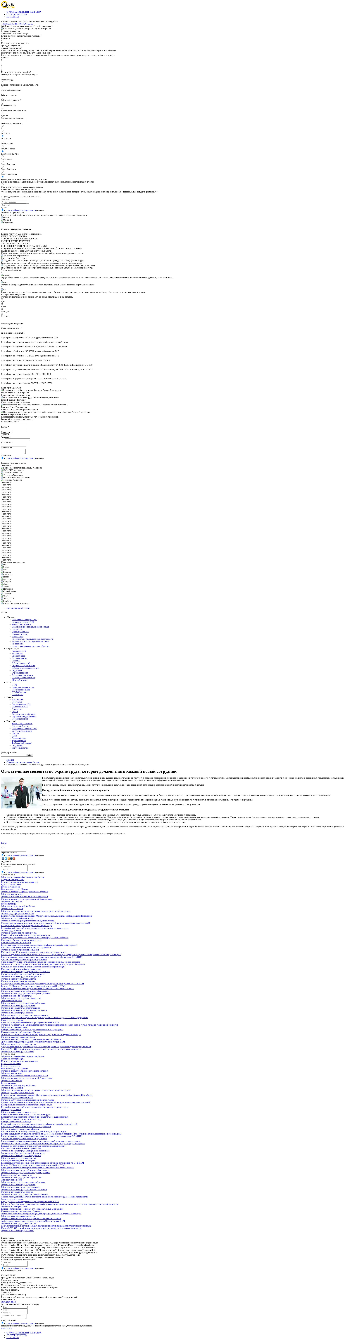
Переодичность (19, 738)
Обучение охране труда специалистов (18, 979)
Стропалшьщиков (20, 673)
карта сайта (6, 1328)
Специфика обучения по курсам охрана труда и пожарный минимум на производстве (40, 962)
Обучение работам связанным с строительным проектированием (31, 1039)
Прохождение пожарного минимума (18, 981)
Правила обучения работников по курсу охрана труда (25, 935)
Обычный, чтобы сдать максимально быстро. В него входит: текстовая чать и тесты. (22, 188)
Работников (17, 653)
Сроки (15, 711)
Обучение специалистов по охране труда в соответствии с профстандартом (35, 911)
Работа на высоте (9, 95)
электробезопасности (21, 624)
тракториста (17, 636)
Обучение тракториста (11, 901)
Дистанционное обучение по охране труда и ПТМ (24, 959)
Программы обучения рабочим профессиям (21, 969)
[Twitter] (5, 858)
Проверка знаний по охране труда (16, 996)
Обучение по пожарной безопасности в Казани (22, 877)
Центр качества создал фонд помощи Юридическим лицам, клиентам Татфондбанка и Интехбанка (46, 916)
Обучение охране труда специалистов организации (24, 1015)
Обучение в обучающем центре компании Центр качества (27, 921)
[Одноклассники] (8, 858)
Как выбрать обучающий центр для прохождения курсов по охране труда (34, 928)
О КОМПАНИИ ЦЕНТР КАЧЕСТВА (23, 12)
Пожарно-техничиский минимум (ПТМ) (19, 85)
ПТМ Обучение (19, 692)
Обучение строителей (11, 100)
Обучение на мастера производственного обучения (24, 892)
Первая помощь (8, 105)
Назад (3, 843)
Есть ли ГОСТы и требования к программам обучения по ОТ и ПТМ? (33, 986)
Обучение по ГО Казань (12, 908)
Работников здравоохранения (25, 668)
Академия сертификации (12, 879)
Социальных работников (23, 665)
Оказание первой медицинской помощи (30, 627)
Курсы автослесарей (10, 887)
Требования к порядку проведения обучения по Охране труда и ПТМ (33, 1042)
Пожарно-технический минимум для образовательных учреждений (32, 1030)
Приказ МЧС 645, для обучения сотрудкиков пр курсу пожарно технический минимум (41, 1049)
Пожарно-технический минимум (16, 942)
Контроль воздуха (20, 748)
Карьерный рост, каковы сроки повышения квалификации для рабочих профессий (39, 945)
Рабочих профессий (21, 663)
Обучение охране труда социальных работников (23, 1003)
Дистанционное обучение (24, 714)
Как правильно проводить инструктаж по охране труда (26, 925)
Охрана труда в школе (11, 930)
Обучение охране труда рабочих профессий (21, 998)
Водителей (17, 670)
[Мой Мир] (11, 858)
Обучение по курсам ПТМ (24, 716)
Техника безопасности (22, 723)
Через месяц (6, 159)
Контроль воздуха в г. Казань (14, 889)
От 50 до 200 (7, 143)
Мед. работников (19, 680)
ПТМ (14, 685)
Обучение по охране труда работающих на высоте (24, 1010)
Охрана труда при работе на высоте (17, 913)
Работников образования (23, 677)
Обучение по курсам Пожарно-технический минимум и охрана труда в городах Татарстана (43, 964)
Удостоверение (19, 740)
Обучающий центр (20, 726)
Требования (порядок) (22, 743)
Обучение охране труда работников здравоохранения (25, 993)
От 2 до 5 (5, 133)
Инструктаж (17, 699)
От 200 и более (8, 149)
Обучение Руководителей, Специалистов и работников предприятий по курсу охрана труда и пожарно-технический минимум (59, 1025)
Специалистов (18, 656)
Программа (17, 702)
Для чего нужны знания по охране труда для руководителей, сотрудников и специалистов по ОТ (45, 923)
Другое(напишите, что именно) (12, 116)
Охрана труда (7, 80)
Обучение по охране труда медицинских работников (25, 971)
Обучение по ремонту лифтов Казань (18, 906)
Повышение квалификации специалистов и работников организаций (33, 967)
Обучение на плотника (11, 894)
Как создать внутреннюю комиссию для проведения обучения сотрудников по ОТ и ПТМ (42, 984)
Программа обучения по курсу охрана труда (21, 940)
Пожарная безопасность (23, 687)
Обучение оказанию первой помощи (18, 1037)
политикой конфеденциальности (21, 210)
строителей (17, 629)
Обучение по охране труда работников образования (25, 991)
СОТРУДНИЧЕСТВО (16, 14)
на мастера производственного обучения (30, 646)
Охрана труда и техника (12, 1020)
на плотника (17, 644)
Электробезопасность (11, 90)
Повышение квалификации (13, 110)
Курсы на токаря (19, 634)
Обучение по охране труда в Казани (22, 762)
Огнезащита (17, 694)
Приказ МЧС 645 (20, 707)
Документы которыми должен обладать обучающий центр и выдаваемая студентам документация (46, 1046)
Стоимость (17, 709)
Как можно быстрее (10, 154)
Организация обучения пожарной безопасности (23, 974)
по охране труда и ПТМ (23, 622)
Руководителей (19, 651)
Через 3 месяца (8, 164)
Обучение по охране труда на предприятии (21, 976)
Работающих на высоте (22, 675)
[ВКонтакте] (3, 858)
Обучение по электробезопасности (17, 918)
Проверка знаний (20, 719)
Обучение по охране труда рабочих (17, 1013)
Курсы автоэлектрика (11, 884)
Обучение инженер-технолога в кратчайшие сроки (24, 896)
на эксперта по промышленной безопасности (33, 639)
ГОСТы (15, 733)
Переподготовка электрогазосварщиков (19, 882)
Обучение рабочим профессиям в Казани (20, 950)
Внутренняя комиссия (22, 731)
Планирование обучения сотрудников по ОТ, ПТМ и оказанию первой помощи (37, 988)
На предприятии (19, 658)
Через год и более (9, 174)
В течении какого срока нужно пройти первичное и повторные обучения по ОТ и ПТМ (41, 957)
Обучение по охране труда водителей (18, 1005)
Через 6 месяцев (8, 169)
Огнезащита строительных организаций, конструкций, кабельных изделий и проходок (41, 1034)
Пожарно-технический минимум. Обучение (21, 1032)
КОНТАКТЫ (12, 17)
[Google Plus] (14, 858)
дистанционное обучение (18, 608)
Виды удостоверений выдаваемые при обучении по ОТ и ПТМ (30, 1022)
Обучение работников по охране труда (19, 933)
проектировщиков (20, 631)
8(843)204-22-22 (8, 1302)
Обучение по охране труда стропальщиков (20, 1008)
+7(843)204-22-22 (25, 24)
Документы (17, 745)
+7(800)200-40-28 (9, 24)
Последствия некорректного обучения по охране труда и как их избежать (34, 938)
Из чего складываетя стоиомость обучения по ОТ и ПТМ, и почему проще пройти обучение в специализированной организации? (61, 954)
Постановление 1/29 (21, 704)
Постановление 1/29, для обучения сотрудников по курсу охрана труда (33, 952)
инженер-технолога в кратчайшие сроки (30, 641)
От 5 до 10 (6, 138)
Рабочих (16, 661)
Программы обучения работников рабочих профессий (26, 947)
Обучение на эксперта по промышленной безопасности (26, 899)
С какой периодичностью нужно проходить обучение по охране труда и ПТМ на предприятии (44, 1017)
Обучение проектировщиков (14, 1027)
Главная (10, 760)
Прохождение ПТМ (21, 690)
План (14, 736)
